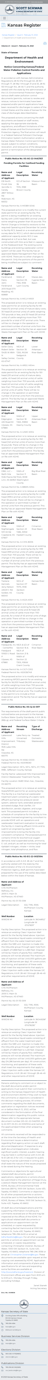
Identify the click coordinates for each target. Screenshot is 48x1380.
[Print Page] (45, 43)
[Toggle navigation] (4, 18)
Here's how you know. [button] (37, 1)
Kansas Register (8, 35)
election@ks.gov (12, 1357)
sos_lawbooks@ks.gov (14, 1370)
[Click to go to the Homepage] (24, 9)
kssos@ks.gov (11, 1327)
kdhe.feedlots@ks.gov (12, 1237)
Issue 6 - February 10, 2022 (27, 35)
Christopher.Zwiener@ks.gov (24, 1254)
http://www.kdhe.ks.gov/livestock (17, 1272)
